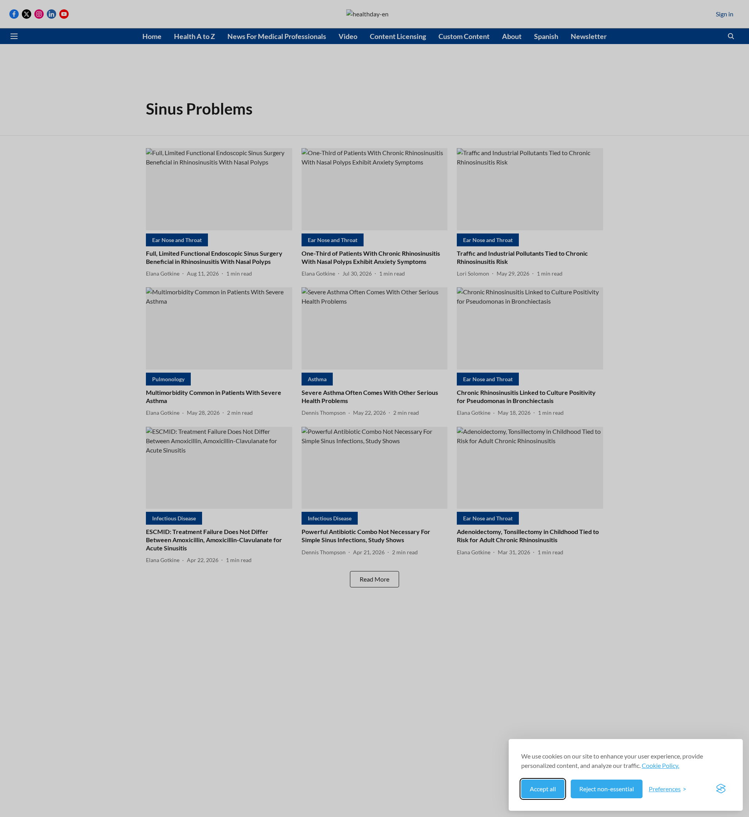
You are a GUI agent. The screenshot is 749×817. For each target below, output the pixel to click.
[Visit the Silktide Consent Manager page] (721, 789)
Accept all (543, 788)
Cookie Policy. (660, 765)
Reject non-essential (606, 788)
